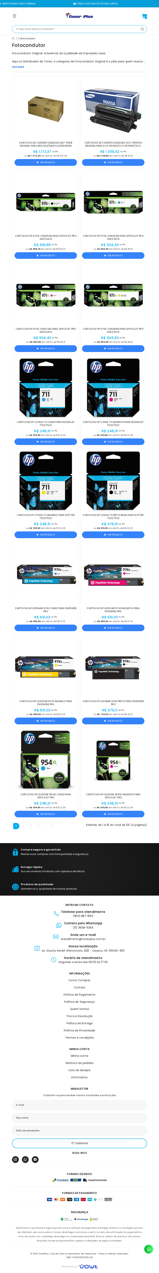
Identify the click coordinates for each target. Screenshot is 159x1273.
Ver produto (47, 162)
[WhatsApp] (25, 1159)
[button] (14, 17)
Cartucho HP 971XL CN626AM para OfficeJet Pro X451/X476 (113, 237)
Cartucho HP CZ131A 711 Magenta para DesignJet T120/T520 (113, 423)
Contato (79, 987)
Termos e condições (79, 1038)
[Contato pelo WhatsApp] (148, 1249)
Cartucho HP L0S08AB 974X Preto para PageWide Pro (113, 703)
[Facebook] (35, 1159)
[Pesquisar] (142, 29)
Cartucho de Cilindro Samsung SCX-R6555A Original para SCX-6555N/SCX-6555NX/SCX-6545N (113, 146)
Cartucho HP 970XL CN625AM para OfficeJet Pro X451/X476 (45, 237)
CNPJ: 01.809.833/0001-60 (79, 1257)
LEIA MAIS (18, 67)
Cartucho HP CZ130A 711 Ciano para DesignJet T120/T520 (46, 423)
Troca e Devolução (79, 1016)
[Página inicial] (79, 16)
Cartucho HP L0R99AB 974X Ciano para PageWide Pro (46, 610)
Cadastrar (81, 1143)
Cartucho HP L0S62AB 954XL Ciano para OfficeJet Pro (46, 796)
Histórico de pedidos (80, 1063)
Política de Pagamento (79, 995)
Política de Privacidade (79, 1030)
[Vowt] (79, 1266)
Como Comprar (79, 980)
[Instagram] (15, 1159)
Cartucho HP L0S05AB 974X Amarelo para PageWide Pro (45, 703)
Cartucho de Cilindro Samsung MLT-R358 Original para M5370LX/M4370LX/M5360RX (45, 144)
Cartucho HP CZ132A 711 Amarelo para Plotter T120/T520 (46, 516)
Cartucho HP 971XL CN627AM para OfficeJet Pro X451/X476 (46, 330)
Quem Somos (79, 1009)
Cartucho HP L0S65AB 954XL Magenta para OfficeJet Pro (113, 796)
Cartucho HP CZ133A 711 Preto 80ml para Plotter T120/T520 (113, 516)
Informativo (79, 1077)
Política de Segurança (79, 1002)
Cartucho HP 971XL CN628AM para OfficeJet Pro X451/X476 (113, 330)
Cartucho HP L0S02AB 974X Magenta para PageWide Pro (113, 610)
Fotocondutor (27, 38)
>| (52, 826)
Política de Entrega (80, 1023)
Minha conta (79, 1056)
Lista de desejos (79, 1070)
